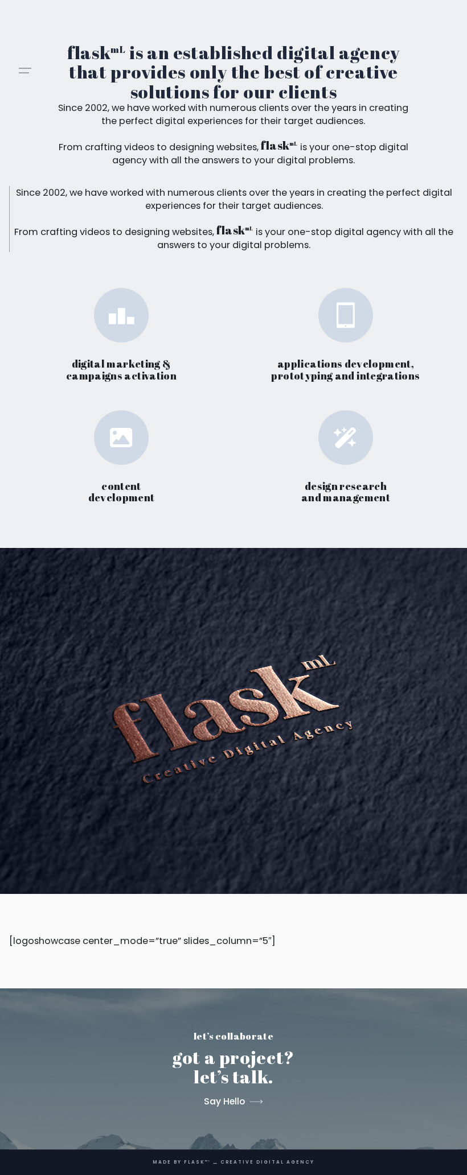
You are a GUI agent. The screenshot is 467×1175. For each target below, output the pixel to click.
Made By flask (182, 1162)
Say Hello (224, 1101)
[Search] (25, 1150)
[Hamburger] (25, 70)
